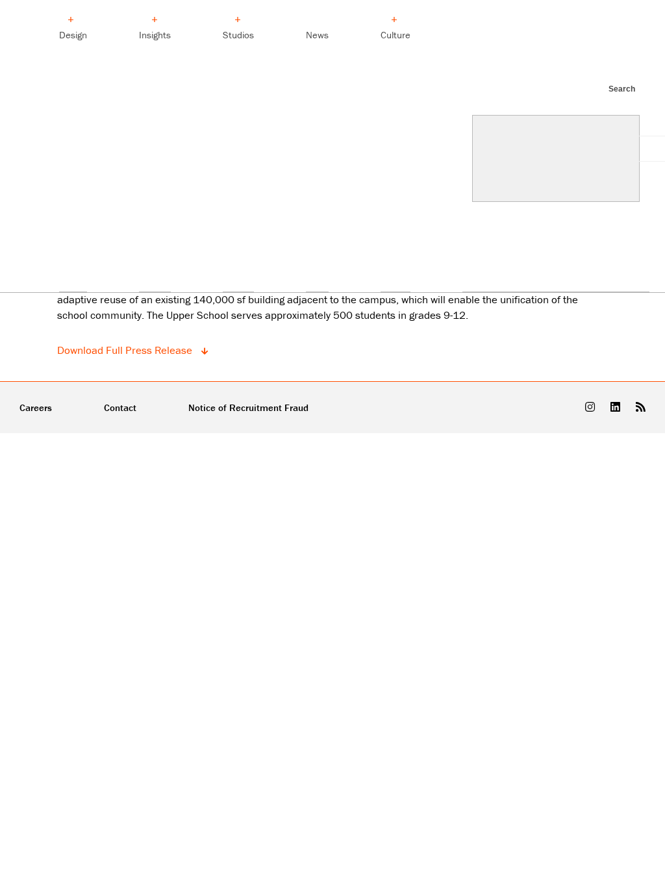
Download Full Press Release (126, 350)
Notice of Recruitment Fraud (248, 407)
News (317, 35)
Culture (395, 35)
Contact (120, 407)
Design (73, 35)
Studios (238, 35)
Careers (35, 407)
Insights (155, 35)
